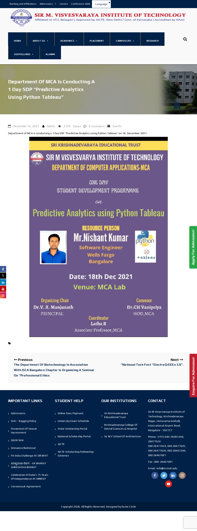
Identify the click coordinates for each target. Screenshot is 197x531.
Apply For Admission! (193, 247)
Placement (97, 40)
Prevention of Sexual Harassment (24, 430)
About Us (39, 40)
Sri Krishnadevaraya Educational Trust (116, 415)
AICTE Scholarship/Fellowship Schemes (76, 453)
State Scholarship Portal (72, 428)
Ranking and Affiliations (23, 3)
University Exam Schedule (73, 420)
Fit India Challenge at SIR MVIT (29, 455)
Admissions (46, 3)
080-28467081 (163, 461)
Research (152, 40)
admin (51, 126)
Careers (64, 3)
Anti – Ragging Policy (23, 420)
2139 (72, 126)
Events (117, 126)
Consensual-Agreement (26, 486)
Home (17, 40)
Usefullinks (22, 54)
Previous (54, 367)
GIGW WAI (17, 440)
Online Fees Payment (71, 413)
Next (152, 362)
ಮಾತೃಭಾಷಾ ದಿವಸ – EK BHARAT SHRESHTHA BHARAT (28, 465)
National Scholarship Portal (74, 436)
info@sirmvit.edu (166, 468)
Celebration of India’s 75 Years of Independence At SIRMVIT (29, 476)
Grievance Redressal (23, 447)
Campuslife (123, 40)
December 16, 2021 (26, 126)
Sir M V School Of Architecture (122, 436)
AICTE (61, 444)
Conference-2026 (80, 3)
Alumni (50, 54)
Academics (67, 40)
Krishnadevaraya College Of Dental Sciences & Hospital (120, 426)
